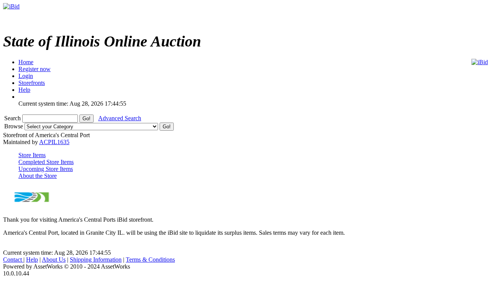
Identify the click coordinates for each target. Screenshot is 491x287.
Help (32, 259)
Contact (13, 259)
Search (13, 118)
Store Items (32, 155)
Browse (14, 126)
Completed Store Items (46, 162)
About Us (54, 259)
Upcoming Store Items (45, 169)
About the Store (37, 176)
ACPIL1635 (54, 142)
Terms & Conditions (150, 259)
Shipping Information (96, 259)
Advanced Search (119, 118)
